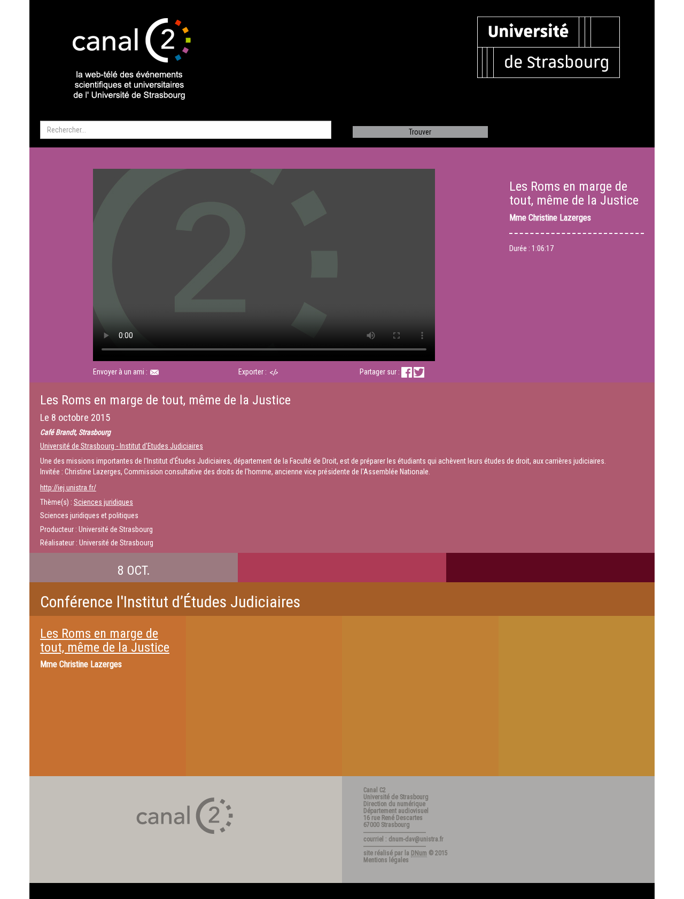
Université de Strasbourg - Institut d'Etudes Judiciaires (121, 446)
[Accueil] (122, 60)
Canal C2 (374, 790)
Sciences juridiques (103, 502)
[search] (185, 130)
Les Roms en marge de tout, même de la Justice (104, 640)
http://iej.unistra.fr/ (68, 487)
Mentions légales (386, 860)
